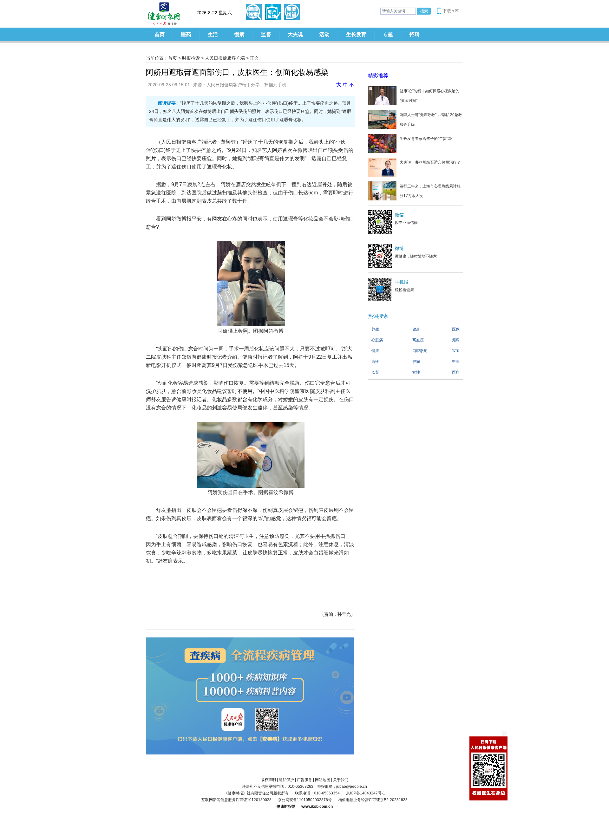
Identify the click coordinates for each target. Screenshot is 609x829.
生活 (213, 34)
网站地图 (322, 780)
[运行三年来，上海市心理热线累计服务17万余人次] (382, 190)
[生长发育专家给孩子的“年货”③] (382, 143)
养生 (375, 329)
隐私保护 (286, 780)
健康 (375, 351)
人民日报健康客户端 (225, 58)
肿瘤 (416, 361)
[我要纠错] (292, 12)
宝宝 (456, 351)
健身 (416, 329)
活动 (324, 34)
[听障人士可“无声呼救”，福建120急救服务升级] (382, 119)
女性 (416, 372)
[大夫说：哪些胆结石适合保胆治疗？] (382, 167)
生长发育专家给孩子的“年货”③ (426, 138)
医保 (456, 329)
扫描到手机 (275, 84)
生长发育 (356, 34)
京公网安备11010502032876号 (305, 800)
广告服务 (304, 780)
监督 (266, 34)
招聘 (414, 34)
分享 (255, 84)
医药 (186, 34)
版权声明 (268, 780)
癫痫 (456, 340)
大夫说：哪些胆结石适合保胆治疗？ (430, 162)
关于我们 (340, 780)
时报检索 (191, 58)
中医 (456, 361)
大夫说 (295, 34)
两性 (375, 361)
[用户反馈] (273, 12)
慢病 (239, 34)
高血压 (418, 340)
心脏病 (377, 340)
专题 (388, 34)
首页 (159, 34)
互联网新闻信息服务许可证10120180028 (236, 800)
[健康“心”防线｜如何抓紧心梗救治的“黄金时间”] (382, 95)
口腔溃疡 (420, 351)
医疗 (456, 372)
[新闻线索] (254, 12)
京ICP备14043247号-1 (365, 793)
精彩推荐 (378, 75)
